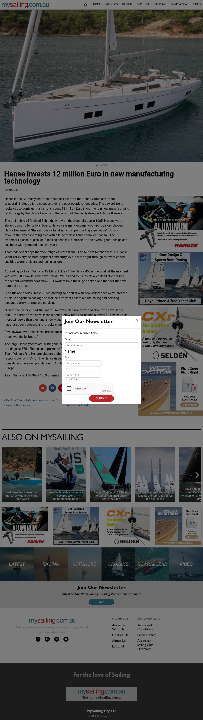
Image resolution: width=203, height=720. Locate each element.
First (67, 357)
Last (67, 368)
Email (69, 339)
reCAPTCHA (72, 379)
